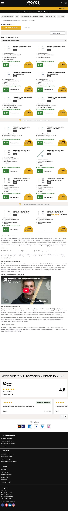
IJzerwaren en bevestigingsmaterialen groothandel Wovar (19, 20)
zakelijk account (12, 329)
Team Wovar (4, 472)
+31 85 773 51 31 (8, 498)
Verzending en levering (7, 441)
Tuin (17, 16)
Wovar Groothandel (6, 456)
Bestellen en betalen (6, 438)
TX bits (12, 271)
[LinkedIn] (10, 505)
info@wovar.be (8, 496)
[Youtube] (6, 505)
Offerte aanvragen (6, 459)
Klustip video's (5, 477)
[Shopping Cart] (65, 3)
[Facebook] (3, 505)
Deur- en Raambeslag (26, 16)
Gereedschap (61, 16)
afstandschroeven (11, 327)
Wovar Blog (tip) (5, 482)
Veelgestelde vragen (6, 474)
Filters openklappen (11, 27)
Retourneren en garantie (8, 443)
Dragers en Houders (38, 16)
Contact (3, 446)
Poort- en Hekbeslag (50, 16)
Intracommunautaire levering (9, 461)
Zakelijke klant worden (7, 454)
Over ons (3, 469)
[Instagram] (13, 505)
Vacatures (4, 479)
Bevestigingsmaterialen (7, 16)
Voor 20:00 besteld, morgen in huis (35, 8)
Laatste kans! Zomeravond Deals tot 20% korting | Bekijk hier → (34, 12)
